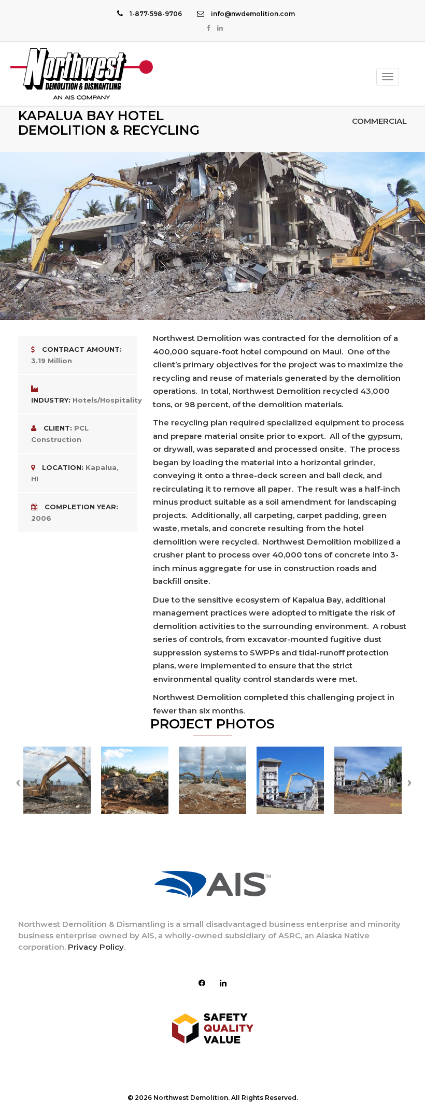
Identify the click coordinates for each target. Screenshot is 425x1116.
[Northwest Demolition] (81, 74)
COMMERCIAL (379, 121)
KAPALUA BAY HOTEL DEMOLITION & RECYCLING (109, 123)
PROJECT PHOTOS (212, 724)
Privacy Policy (96, 947)
